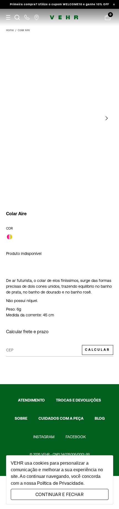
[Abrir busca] (17, 17)
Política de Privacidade (60, 483)
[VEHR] (64, 17)
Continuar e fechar (59, 494)
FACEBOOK (76, 437)
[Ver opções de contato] (36, 17)
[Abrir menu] (8, 17)
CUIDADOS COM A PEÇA (61, 418)
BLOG (100, 418)
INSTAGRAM (44, 437)
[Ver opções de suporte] (27, 17)
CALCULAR (97, 350)
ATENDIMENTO (31, 400)
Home (10, 30)
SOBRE (21, 418)
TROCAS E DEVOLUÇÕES (78, 400)
